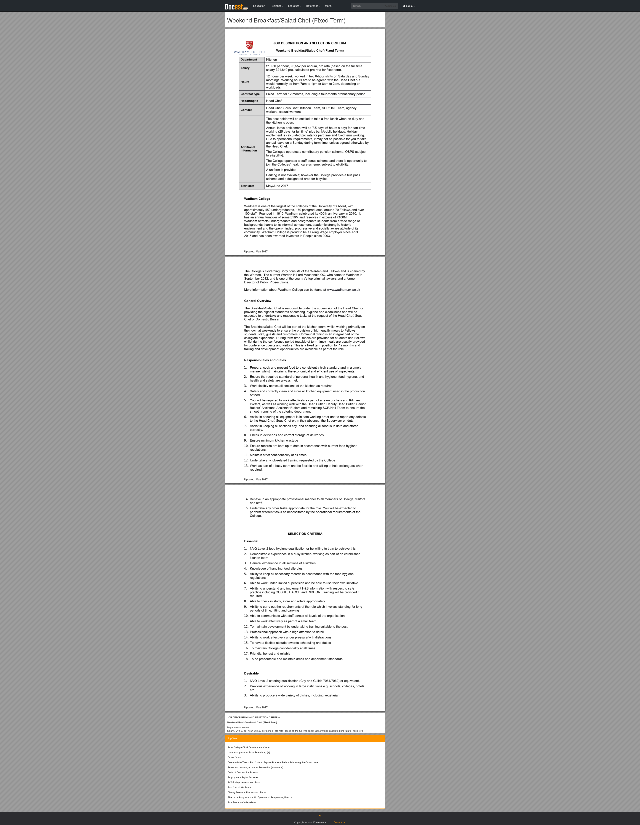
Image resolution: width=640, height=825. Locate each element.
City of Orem (234, 757)
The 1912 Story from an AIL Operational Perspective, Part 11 (260, 797)
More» (328, 6)
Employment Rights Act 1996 (243, 777)
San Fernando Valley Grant (242, 802)
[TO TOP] (320, 815)
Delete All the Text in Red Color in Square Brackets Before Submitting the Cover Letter (273, 762)
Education (259, 6)
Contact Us (339, 822)
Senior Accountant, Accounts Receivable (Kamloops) (255, 767)
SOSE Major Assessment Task (244, 782)
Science (277, 6)
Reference (312, 6)
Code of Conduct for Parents (243, 772)
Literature (293, 6)
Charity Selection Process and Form (247, 792)
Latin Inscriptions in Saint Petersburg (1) (249, 752)
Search (392, 5)
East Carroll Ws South (239, 787)
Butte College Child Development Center (249, 747)
